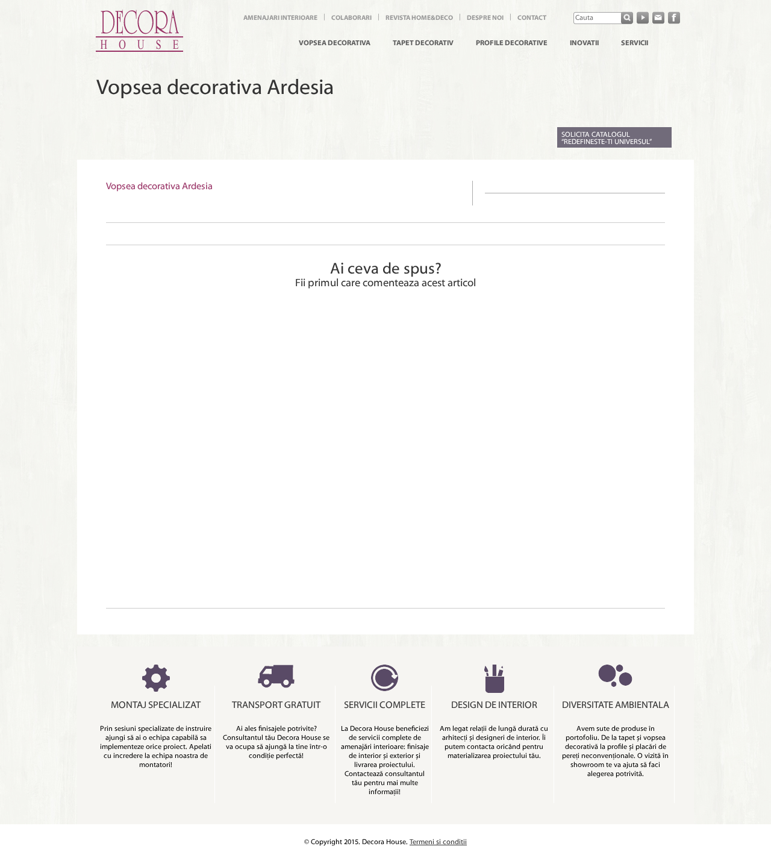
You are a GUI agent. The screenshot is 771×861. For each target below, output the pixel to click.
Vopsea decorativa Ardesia (159, 187)
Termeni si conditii (438, 842)
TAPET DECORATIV (423, 43)
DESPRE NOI (485, 18)
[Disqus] (385, 450)
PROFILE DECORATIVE (512, 43)
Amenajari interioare (280, 18)
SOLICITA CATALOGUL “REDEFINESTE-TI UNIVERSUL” (606, 138)
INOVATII (584, 43)
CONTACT (531, 18)
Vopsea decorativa (334, 43)
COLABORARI (351, 18)
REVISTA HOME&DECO (419, 18)
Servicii (634, 43)
